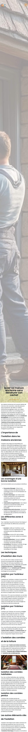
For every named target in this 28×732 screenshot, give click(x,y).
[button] (26, 4)
